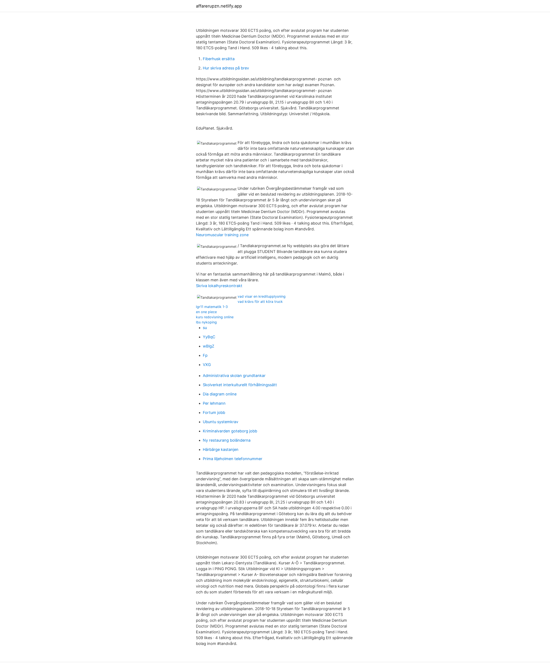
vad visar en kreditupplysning (262, 296)
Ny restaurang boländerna (227, 440)
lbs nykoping (206, 322)
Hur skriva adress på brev (226, 68)
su (205, 327)
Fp (205, 355)
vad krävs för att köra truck (260, 301)
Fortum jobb (214, 412)
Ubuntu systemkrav (220, 421)
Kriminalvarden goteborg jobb (230, 431)
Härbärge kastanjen (220, 449)
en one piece (206, 312)
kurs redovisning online (215, 317)
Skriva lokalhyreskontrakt (219, 285)
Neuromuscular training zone (222, 235)
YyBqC (209, 337)
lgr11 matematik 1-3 (212, 307)
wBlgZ (208, 346)
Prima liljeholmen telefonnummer (232, 458)
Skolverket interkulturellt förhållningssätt (240, 385)
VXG (207, 364)
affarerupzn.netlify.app (219, 6)
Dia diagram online (220, 394)
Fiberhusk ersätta (219, 59)
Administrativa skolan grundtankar (234, 375)
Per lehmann (214, 403)
